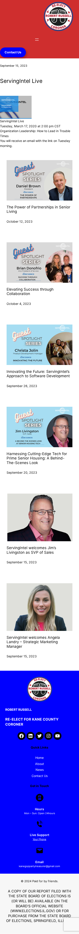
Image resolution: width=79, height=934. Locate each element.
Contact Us (13, 52)
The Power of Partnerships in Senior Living (38, 209)
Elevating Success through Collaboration (30, 291)
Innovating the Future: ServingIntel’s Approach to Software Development (39, 373)
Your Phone (39, 839)
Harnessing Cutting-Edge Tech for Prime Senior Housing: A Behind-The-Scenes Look (37, 458)
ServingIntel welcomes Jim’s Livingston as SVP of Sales (31, 550)
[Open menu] (37, 39)
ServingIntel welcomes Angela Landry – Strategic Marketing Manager (33, 642)
